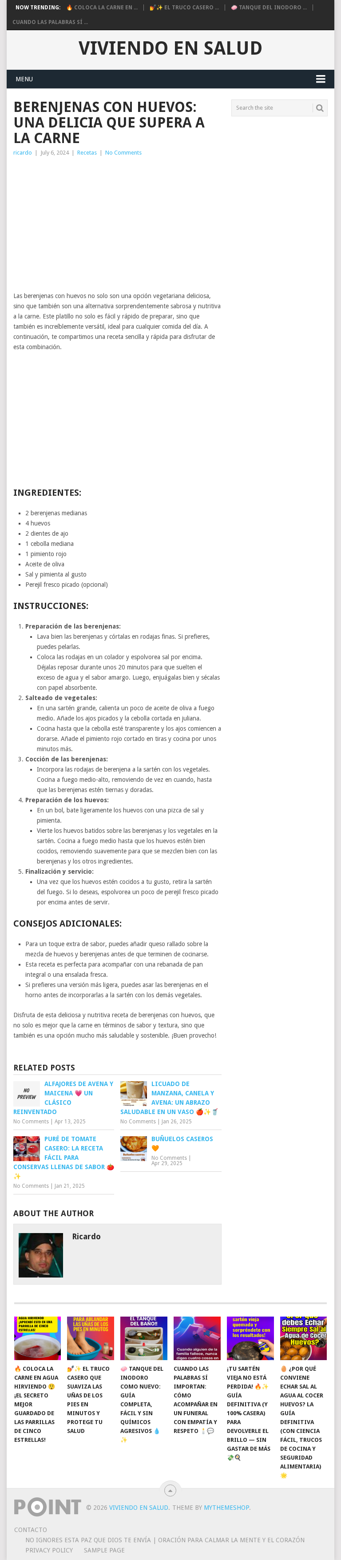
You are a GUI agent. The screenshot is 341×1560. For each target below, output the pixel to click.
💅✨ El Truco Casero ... (184, 7)
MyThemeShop (226, 1507)
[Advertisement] (117, 224)
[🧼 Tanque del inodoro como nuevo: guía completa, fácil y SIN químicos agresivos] (143, 1338)
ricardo (22, 152)
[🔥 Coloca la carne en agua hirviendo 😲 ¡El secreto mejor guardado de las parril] (37, 1338)
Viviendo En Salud (170, 48)
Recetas (87, 152)
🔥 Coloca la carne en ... (102, 7)
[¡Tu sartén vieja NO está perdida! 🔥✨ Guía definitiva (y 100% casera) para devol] (250, 1338)
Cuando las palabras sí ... (50, 22)
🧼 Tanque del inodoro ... (269, 7)
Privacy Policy (49, 1550)
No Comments (123, 152)
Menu (24, 79)
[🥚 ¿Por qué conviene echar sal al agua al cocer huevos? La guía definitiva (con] (303, 1338)
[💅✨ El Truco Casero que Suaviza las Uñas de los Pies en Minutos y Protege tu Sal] (90, 1338)
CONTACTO (30, 1529)
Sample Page (104, 1550)
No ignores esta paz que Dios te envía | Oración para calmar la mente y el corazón (165, 1540)
